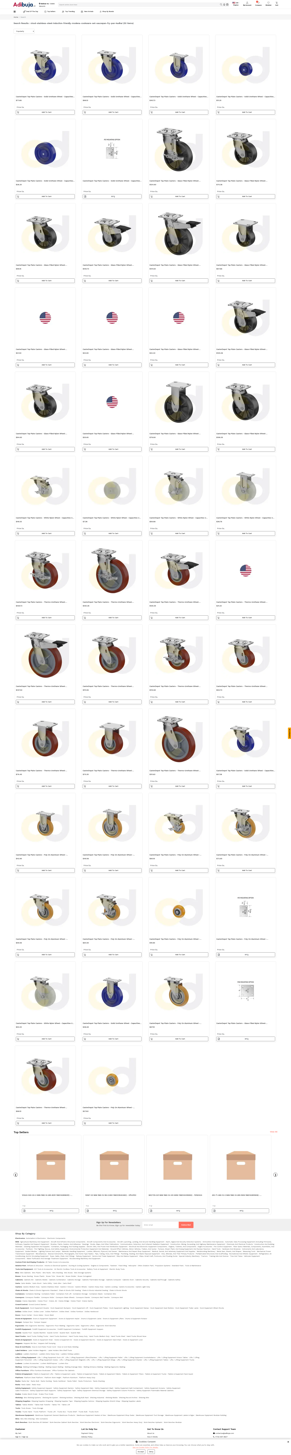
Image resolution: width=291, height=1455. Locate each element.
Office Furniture (22, 1370)
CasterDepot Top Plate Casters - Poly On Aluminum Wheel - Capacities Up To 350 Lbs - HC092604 (41, 855)
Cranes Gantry (87, 1301)
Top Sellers (51, 11)
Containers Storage (80, 1294)
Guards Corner (52, 1333)
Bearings (85, 1244)
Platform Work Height (52, 1377)
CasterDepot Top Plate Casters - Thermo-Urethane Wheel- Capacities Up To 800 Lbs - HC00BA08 (174, 602)
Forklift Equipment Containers (69, 1329)
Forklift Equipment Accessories (44, 1329)
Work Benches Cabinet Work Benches (64, 1422)
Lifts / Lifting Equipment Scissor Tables (172, 1357)
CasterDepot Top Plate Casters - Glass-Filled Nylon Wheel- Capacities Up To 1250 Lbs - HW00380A (107, 434)
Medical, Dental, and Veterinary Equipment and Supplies (173, 1251)
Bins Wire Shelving (27, 1419)
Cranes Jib (53, 1301)
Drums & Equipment (23, 1318)
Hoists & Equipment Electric (84, 1340)
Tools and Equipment (24, 1269)
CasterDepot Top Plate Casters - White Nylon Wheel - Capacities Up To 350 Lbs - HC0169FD (44, 518)
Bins (17, 1273)
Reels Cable (25, 1384)
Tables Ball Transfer (42, 1405)
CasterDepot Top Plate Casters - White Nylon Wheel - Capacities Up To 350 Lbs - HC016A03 (245, 518)
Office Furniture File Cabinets (63, 1370)
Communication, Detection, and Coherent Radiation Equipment (144, 1244)
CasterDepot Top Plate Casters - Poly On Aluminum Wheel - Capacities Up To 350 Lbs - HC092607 (174, 1023)
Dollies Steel (64, 1311)
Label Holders (21, 1350)
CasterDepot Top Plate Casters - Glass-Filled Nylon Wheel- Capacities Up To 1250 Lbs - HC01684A (174, 434)
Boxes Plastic (39, 1276)
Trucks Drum (94, 1412)
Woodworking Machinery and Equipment (84, 1258)
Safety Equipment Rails (84, 1388)
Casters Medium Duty (31, 1287)
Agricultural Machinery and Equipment (34, 1242)
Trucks (18, 1412)
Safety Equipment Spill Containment (129, 1388)
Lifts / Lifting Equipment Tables (156, 1360)
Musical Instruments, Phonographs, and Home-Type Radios (70, 1254)
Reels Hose (36, 1384)
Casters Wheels (81, 1287)
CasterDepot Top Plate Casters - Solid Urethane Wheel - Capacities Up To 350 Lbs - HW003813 (244, 97)
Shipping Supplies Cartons (84, 1401)
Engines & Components (100, 1266)
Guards (18, 1333)
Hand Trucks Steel (118, 1336)
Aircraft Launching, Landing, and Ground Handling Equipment (140, 1242)
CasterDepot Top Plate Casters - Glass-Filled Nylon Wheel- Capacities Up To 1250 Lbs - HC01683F (40, 434)
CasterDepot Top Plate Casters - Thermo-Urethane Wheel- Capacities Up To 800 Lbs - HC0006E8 (40, 602)
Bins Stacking (57, 1273)
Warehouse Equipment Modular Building (211, 1415)
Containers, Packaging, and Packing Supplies (68, 1246)
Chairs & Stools (21, 1290)
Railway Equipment (83, 1256)
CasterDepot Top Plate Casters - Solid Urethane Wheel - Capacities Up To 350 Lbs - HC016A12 (111, 1023)
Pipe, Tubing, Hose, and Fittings (107, 1254)
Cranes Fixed (75, 1301)
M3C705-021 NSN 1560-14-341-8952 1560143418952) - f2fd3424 (175, 1195)
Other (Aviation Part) (146, 1266)
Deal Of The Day (32, 11)
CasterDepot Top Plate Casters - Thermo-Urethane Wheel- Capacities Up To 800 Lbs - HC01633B (107, 771)
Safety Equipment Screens (154, 1388)
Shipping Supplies (22, 1401)
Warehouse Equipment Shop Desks (121, 1415)
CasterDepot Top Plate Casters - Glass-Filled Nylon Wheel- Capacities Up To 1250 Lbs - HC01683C (241, 265)
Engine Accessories (205, 1246)
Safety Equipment (22, 1388)
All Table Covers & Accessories (57, 1262)
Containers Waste (96, 1294)
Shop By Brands (108, 11)
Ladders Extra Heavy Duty (49, 1354)
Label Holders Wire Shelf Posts (60, 1350)
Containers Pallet (48, 1294)
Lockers (18, 1363)
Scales (18, 1394)
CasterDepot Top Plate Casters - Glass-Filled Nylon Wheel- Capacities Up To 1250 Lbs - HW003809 (107, 349)
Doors (17, 1315)
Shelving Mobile (112, 1397)
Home (16, 17)
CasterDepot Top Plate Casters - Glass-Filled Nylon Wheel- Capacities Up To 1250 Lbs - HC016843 (241, 181)
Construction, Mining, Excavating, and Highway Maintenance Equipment (197, 1244)
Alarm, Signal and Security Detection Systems (183, 1242)
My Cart (18, 1433)
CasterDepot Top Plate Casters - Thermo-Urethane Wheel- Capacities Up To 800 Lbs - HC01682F (107, 686)
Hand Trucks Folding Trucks (37, 1336)
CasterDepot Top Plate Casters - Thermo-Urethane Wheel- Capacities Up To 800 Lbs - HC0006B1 (107, 602)
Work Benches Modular (173, 1422)
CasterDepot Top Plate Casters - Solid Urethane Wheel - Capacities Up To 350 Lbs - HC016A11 (178, 97)
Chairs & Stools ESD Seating (70, 1290)
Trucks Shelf (72, 1412)
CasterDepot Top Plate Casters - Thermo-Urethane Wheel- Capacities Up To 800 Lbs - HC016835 (174, 771)
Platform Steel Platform (33, 1377)
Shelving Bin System (50, 1397)
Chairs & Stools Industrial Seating (95, 1290)
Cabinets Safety (174, 1280)
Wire (17, 1419)
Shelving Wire (144, 1397)
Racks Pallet (72, 1381)
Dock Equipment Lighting (119, 1308)
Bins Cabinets (25, 1273)
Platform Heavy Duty (87, 1377)
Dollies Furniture (77, 1311)
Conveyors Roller (47, 1297)
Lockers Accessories (31, 1363)
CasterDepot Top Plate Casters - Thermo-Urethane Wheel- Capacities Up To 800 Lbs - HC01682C (40, 771)
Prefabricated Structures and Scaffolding (212, 1254)
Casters (18, 1287)
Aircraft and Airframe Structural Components (68, 1242)
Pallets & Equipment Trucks (155, 1374)
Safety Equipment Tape (66, 1390)
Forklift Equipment (23, 1329)
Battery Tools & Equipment (97, 1269)
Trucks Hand (27, 1412)
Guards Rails (75, 1333)
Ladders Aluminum (30, 1354)
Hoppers (18, 1343)
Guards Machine (39, 1333)
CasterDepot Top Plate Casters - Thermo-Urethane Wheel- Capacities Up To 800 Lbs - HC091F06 (40, 686)
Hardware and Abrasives (231, 1249)
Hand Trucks (20, 1336)
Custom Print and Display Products (29, 1262)
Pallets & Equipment (23, 1374)
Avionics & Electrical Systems (56, 1266)
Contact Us (289, 733)
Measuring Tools (249, 1251)
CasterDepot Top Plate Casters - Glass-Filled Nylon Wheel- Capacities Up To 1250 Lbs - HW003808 (174, 349)
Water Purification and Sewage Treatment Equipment (47, 1258)
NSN (17, 1242)
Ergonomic (19, 1326)
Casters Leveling (111, 1287)
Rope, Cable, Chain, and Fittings (62, 1256)
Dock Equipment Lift (80, 1308)
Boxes (17, 1276)
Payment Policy (87, 1433)
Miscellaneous (41, 1254)
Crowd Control (21, 1304)
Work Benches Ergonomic (110, 1422)
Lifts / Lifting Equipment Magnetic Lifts (74, 1360)
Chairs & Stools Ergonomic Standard (43, 1290)
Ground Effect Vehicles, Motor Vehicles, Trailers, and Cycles (133, 1249)
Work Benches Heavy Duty (132, 1422)
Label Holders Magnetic (37, 1350)
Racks (17, 1381)
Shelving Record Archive (128, 1397)
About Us (150, 1433)
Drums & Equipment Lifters (113, 1318)
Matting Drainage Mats (73, 1367)
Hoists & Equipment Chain (43, 1340)
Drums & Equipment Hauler (69, 1318)
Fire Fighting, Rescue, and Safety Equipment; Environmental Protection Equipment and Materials (71, 1249)
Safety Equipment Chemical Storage (91, 1390)
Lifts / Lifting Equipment (25, 1357)
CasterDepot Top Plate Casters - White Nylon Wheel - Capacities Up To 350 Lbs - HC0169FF (178, 518)
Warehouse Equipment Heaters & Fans (91, 1415)
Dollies (18, 1311)
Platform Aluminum (70, 1377)
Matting (18, 1367)
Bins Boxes (68, 1273)
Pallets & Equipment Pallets (110, 1374)
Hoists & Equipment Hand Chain (109, 1340)
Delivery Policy (86, 1437)
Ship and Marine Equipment (127, 1256)
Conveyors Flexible (32, 1297)
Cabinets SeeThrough (158, 1280)
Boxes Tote (50, 1276)
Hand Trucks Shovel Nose (136, 1336)
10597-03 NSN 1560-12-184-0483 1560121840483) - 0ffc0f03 (110, 1195)
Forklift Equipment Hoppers (92, 1329)
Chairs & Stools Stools (118, 1290)
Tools (17, 1408)
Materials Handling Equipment (73, 1251)
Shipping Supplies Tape (64, 1401)
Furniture (29, 1249)
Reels (17, 1384)
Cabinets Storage (74, 1280)
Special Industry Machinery (189, 1256)
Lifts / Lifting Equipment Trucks (182, 1360)
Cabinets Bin (29, 1280)
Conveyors (19, 1297)
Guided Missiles (31, 1251)
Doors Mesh (49, 1315)
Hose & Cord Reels (22, 1347)
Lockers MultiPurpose (48, 1363)
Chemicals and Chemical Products (240, 1244)
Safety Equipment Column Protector (121, 1390)
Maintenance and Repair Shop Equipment (134, 1251)
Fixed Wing (122, 1266)
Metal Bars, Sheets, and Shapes (229, 1251)
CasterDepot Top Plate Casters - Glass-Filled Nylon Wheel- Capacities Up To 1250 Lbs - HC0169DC (107, 265)
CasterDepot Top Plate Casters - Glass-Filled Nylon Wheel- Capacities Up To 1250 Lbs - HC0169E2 (241, 434)
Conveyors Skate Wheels (65, 1297)
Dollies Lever (39, 1311)
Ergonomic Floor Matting (55, 1326)
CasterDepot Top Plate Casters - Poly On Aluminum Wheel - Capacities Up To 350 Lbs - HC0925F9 (174, 855)
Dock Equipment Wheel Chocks (212, 1308)
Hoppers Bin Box (30, 1343)
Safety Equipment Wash (104, 1388)
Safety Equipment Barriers (63, 1388)
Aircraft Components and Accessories (101, 1242)
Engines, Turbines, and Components (182, 1246)
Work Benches (21, 1422)
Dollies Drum (27, 1311)
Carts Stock (36, 1283)
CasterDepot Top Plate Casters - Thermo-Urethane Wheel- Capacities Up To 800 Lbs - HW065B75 (241, 602)
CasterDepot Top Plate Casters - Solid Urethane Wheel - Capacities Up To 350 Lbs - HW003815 (44, 181)
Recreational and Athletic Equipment (243, 1254)
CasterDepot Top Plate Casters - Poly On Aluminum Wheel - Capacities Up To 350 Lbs (241, 939)
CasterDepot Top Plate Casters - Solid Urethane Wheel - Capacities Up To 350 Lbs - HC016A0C (111, 97)
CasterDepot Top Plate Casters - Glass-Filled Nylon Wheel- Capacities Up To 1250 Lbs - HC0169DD (241, 349)
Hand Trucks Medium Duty (99, 1336)
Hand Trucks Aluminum (58, 1336)
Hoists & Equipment (23, 1340)
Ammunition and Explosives (213, 1242)
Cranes (18, 1301)
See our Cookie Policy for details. (145, 1447)
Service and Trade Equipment (103, 1256)
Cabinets (19, 1280)
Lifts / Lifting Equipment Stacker (129, 1360)
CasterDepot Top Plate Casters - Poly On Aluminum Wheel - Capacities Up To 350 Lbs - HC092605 (108, 939)
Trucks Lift (51, 1412)
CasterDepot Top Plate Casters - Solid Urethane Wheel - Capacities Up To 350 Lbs (111, 181)
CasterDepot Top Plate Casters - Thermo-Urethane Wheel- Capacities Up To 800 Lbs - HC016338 (241, 686)
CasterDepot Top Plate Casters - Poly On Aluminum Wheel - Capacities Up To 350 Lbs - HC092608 (241, 855)
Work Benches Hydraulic (153, 1422)
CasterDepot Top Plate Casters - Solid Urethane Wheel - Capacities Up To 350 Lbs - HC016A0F (44, 97)
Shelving (19, 1397)
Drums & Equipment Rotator (136, 1318)
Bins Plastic (36, 1273)
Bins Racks (47, 1273)
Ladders (18, 1354)
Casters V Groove (67, 1287)
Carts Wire (57, 1283)
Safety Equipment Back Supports (43, 1390)
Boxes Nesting (27, 1276)
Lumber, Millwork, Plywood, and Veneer (102, 1251)
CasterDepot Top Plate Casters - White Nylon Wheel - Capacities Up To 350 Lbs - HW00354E (111, 518)
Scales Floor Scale (46, 1394)
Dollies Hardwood (91, 1311)
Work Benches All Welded (38, 1422)
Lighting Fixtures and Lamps (49, 1251)
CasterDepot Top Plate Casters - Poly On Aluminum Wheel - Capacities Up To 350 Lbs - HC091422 (41, 939)
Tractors (204, 1256)
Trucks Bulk (82, 1412)
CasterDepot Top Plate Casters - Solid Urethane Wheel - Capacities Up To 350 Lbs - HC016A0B (244, 771)
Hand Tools (216, 1249)
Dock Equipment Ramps (139, 1308)
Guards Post (27, 1333)
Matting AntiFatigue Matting (33, 1367)
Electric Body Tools (117, 1269)
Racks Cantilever (59, 1381)
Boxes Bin (60, 1276)
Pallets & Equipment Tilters (132, 1374)
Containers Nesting (33, 1294)
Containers (19, 1294)
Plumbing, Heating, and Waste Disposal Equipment (140, 1254)
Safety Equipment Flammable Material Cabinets (155, 1390)
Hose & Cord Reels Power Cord (44, 1347)
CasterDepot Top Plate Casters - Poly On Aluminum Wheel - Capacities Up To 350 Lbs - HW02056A (174, 939)
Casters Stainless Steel (50, 1287)
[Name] (221, 4)
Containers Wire (110, 1294)
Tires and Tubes (236, 1256)
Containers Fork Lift (63, 1294)
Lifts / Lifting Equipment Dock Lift (50, 1357)
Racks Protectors (85, 1381)
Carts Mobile (26, 1283)
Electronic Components (56, 1238)
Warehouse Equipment (24, 1415)
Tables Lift (66, 1405)
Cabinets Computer (113, 1280)
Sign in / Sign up (21, 1437)
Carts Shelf (67, 1283)
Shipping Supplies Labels (131, 1401)
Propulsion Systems (162, 1266)
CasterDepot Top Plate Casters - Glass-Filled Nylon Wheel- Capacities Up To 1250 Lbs (241, 1023)
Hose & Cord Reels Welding (67, 1347)
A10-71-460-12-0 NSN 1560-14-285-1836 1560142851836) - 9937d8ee (236, 1195)
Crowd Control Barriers (37, 1304)
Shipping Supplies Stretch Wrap (108, 1401)
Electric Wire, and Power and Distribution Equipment (107, 1246)
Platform (19, 1377)
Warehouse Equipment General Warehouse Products (55, 1415)
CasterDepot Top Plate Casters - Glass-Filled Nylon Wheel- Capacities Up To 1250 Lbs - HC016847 (40, 265)
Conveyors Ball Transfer (100, 1297)
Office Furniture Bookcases (40, 1370)
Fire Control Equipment (223, 1246)
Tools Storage (37, 1408)
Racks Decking (46, 1381)
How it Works (152, 1437)
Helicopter (132, 1266)
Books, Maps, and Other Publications (104, 1244)
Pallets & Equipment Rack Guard (180, 1374)
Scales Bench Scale (29, 1394)
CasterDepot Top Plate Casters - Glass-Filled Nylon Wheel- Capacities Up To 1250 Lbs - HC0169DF (174, 265)
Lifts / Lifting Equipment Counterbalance (140, 1357)
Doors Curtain (26, 1315)
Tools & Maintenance (193, 1266)
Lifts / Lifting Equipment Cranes (45, 1360)
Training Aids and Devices (218, 1256)
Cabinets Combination (57, 1280)
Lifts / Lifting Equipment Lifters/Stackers (81, 1357)
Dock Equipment (22, 1308)
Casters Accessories (126, 1287)
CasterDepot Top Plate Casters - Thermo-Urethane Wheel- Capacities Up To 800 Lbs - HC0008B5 (174, 686)
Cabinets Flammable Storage (93, 1280)
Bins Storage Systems (82, 1273)
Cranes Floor (42, 1301)
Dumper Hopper (40, 1322)
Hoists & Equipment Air (63, 1340)
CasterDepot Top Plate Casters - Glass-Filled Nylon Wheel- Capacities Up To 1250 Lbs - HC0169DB (174, 181)
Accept (141, 1452)
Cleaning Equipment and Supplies (37, 1246)
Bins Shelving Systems (32, 1397)
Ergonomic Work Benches (106, 1326)
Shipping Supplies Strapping (42, 1401)
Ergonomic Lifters (88, 1326)
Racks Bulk (35, 1381)
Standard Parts (177, 1266)
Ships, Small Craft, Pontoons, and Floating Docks (158, 1256)
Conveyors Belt (117, 1297)
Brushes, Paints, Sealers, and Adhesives (66, 1244)
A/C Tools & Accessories (43, 1269)
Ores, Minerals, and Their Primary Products (177, 1254)
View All (273, 1132)
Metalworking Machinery (206, 1251)
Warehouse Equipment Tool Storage (150, 1415)
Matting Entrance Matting (93, 1367)
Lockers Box (63, 1363)
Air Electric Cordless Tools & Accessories (69, 1269)
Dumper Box (28, 1322)
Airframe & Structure (35, 1266)
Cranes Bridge (64, 1301)
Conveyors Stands (83, 1297)
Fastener (113, 1266)
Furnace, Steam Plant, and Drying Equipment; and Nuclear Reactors (184, 1249)
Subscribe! (186, 1225)
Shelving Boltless (66, 1397)
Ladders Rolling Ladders (70, 1354)
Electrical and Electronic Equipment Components (148, 1246)
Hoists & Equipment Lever (133, 1340)
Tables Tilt (56, 1405)
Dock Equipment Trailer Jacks (186, 1308)
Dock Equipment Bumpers (60, 1308)
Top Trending (70, 11)
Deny (151, 1452)
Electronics (20, 1238)
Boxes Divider (71, 1276)
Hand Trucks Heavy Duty (78, 1336)
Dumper (18, 1322)
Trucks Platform (39, 1412)
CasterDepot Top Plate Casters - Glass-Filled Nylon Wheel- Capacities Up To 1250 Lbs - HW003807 (40, 349)
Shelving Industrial (97, 1397)
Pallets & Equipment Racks (87, 1374)
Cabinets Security (142, 1280)
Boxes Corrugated (84, 1276)
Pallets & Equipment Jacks (65, 1374)
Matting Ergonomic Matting (114, 1367)
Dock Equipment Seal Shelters (162, 1308)
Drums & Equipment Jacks (91, 1318)
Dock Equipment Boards (39, 1308)
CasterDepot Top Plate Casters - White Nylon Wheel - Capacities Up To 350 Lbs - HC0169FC (44, 1023)
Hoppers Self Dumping (46, 1343)
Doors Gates (38, 1315)
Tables (18, 1405)
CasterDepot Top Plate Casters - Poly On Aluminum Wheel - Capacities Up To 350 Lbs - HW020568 (108, 1108)
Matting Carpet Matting (54, 1367)
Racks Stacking (99, 1381)
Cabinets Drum (128, 1280)
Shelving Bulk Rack (81, 1397)
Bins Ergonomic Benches (34, 1326)
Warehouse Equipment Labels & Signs (179, 1415)
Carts (17, 1283)
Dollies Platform (51, 1311)
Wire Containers (42, 1419)
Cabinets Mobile (41, 1280)
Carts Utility (47, 1283)
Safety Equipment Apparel (42, 1388)
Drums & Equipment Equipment (45, 1318)
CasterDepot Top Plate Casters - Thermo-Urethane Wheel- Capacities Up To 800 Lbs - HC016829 (40, 1108)
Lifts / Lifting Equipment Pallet (110, 1357)
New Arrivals (88, 11)
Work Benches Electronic (89, 1422)
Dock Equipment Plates (99, 1308)
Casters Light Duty (143, 1287)
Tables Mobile (27, 1405)
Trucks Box (61, 1412)
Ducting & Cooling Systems (79, 1266)
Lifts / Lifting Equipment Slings (103, 1360)
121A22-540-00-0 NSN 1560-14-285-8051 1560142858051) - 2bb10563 (46, 1195)
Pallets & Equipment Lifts (43, 1374)
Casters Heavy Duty (95, 1287)
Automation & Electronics (36, 1238)
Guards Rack (64, 1333)
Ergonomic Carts (73, 1326)
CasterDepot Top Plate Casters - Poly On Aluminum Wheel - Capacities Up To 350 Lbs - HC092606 (108, 855)
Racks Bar (25, 1381)
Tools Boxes (26, 1408)
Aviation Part (20, 1266)
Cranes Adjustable (29, 1301)
